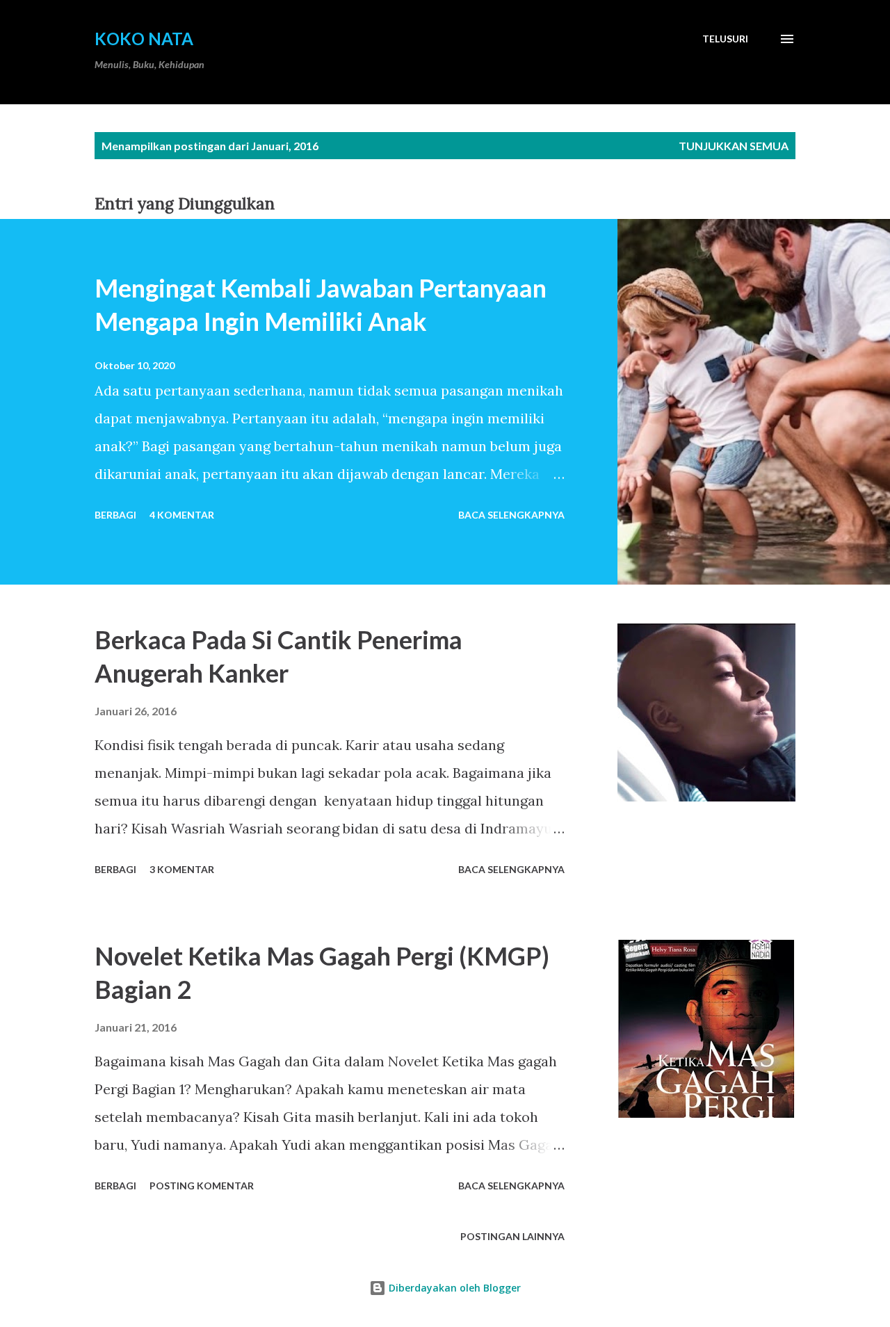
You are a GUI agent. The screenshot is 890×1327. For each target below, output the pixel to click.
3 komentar (181, 869)
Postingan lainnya (512, 1236)
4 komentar (181, 515)
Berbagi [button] (115, 515)
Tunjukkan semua (733, 145)
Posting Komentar (201, 1185)
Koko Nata (144, 39)
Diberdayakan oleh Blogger (453, 1287)
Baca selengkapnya (511, 515)
